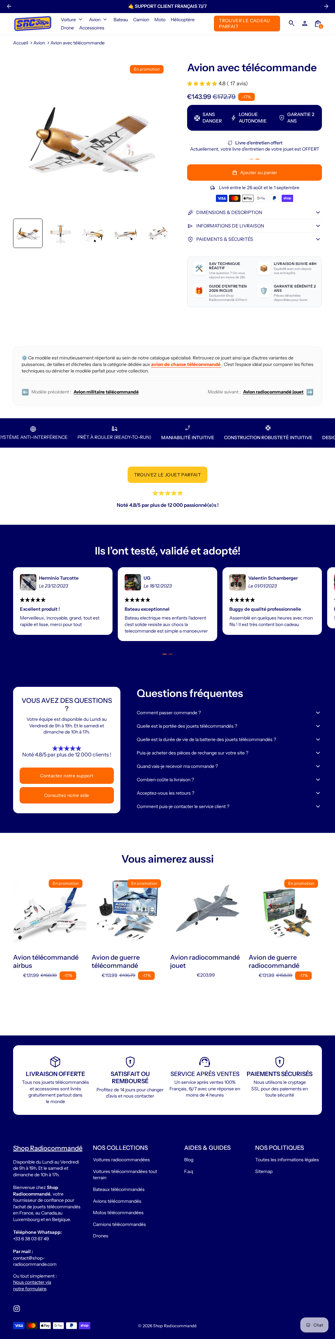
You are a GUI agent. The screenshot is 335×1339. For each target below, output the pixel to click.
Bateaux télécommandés (119, 1189)
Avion (39, 43)
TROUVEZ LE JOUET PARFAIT (167, 475)
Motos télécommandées (118, 1212)
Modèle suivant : (260, 391)
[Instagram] (16, 1308)
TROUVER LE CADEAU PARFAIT (244, 23)
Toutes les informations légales (287, 1160)
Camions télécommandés (119, 1224)
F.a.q (188, 1171)
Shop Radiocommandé (175, 1325)
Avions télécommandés (117, 1201)
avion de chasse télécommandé (186, 364)
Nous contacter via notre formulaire (32, 1285)
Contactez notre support (66, 776)
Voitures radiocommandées (121, 1160)
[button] (28, 233)
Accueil (20, 43)
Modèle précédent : (80, 391)
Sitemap (264, 1171)
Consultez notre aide (66, 795)
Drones (100, 1236)
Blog (188, 1160)
